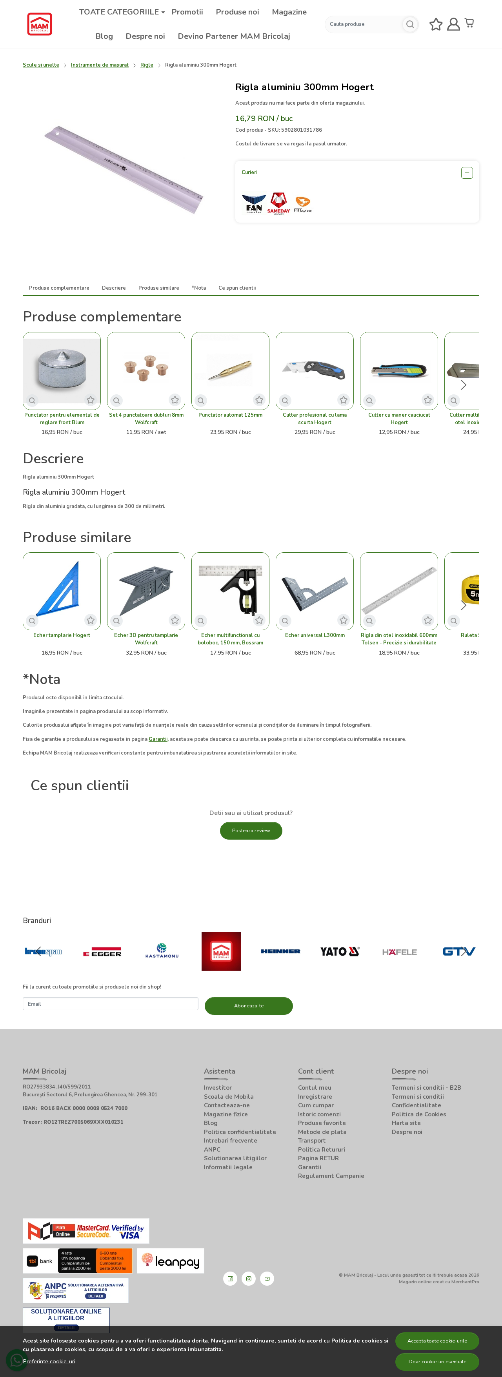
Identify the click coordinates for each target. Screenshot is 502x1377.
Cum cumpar (316, 1105)
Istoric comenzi (319, 1114)
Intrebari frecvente (230, 1141)
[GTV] (459, 966)
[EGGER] (102, 966)
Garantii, (159, 739)
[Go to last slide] (38, 951)
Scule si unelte (41, 65)
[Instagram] (249, 1279)
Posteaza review (251, 830)
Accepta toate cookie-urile (437, 1340)
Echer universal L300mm (315, 635)
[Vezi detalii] (32, 400)
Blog (104, 36)
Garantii (309, 1167)
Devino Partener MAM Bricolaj (234, 36)
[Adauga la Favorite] (91, 400)
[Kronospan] (43, 966)
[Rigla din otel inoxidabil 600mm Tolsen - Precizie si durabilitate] (399, 591)
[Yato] (340, 966)
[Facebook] (230, 1279)
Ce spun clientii (237, 288)
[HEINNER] (280, 966)
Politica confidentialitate (240, 1132)
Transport (312, 1141)
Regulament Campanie (331, 1176)
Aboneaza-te (249, 1005)
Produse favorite (322, 1123)
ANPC (212, 1150)
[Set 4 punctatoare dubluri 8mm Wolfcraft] (146, 371)
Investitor (218, 1088)
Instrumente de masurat (100, 65)
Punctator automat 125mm (230, 415)
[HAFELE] (399, 966)
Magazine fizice (226, 1114)
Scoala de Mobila (229, 1097)
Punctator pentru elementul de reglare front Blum (62, 419)
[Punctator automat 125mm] (230, 371)
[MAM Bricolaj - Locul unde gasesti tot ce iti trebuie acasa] (39, 24)
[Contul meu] (453, 24)
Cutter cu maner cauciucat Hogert (399, 419)
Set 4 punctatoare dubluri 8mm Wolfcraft (146, 419)
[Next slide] (463, 385)
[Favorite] (436, 24)
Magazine (289, 12)
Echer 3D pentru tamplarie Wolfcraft (146, 639)
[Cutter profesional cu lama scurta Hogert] (315, 371)
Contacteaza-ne (227, 1105)
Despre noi (145, 36)
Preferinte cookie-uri (49, 1361)
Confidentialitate (416, 1105)
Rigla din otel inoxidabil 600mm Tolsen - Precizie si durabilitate (399, 639)
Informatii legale (228, 1167)
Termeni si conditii (418, 1097)
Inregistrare (315, 1097)
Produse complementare (59, 288)
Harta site (406, 1123)
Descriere (114, 288)
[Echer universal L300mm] (315, 591)
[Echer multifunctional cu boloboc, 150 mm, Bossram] (230, 591)
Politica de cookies (356, 1340)
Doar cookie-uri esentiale (437, 1361)
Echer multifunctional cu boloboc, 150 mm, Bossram (230, 639)
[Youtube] (267, 1279)
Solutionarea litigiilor (235, 1158)
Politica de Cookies (419, 1114)
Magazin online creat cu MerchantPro (439, 1282)
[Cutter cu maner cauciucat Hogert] (399, 371)
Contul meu (314, 1088)
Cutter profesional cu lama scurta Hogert (315, 419)
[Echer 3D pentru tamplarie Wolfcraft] (146, 591)
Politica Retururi (321, 1150)
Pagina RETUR (318, 1158)
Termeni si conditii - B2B (426, 1088)
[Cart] (471, 24)
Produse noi (237, 12)
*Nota (199, 288)
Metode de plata (322, 1132)
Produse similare (158, 288)
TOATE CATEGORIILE (119, 12)
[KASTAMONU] (162, 966)
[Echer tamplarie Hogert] (62, 591)
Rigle (146, 65)
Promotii (187, 12)
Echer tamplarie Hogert (61, 635)
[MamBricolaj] (221, 966)
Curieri (249, 172)
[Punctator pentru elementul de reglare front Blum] (62, 371)
